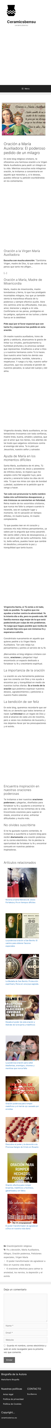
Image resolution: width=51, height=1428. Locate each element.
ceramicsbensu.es (9, 1418)
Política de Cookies (12, 1404)
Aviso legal (8, 1394)
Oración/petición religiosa (19, 1246)
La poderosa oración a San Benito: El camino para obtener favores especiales (22, 943)
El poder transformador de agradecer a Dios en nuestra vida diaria (22, 1227)
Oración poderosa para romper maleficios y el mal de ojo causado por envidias (22, 1106)
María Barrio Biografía (10, 1379)
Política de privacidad (13, 1399)
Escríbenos (32, 1394)
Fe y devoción (13, 1249)
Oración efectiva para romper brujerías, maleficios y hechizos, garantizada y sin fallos (20, 1188)
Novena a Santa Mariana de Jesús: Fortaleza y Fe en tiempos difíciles (21, 901)
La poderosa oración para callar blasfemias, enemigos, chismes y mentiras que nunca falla (20, 1065)
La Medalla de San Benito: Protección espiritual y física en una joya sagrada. (22, 982)
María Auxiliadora (30, 1249)
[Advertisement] (25, 57)
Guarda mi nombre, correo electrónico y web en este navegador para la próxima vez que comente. (25, 1349)
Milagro (7, 1253)
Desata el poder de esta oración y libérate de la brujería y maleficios (20, 1023)
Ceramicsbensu (21, 22)
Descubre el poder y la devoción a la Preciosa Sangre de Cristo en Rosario (22, 1145)
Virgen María (21, 1257)
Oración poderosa (21, 1253)
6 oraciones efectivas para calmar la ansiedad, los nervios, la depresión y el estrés (23, 1272)
